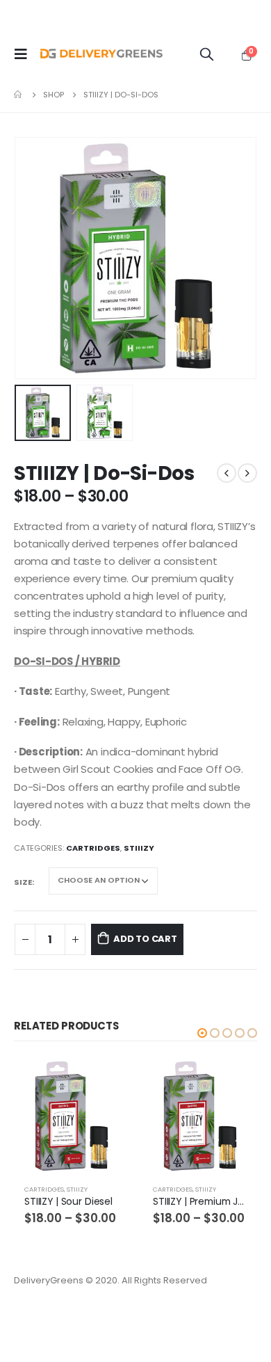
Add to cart (145, 938)
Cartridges (93, 848)
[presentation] (31, 258)
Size (23, 882)
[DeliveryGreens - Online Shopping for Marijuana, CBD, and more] (101, 54)
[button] (202, 1033)
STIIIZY (139, 848)
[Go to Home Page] (19, 95)
